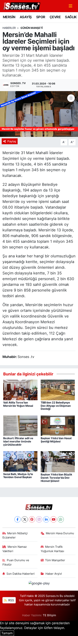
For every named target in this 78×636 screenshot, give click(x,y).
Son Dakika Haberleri (20, 573)
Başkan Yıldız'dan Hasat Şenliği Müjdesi (56, 440)
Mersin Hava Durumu (60, 533)
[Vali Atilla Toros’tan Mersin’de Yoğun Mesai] (20, 390)
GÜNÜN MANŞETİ (31, 27)
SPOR (40, 17)
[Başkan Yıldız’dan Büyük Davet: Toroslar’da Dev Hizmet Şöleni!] (58, 461)
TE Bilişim (49, 615)
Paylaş (11, 141)
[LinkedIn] (46, 519)
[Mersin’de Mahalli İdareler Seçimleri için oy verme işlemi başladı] (39, 114)
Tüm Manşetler (55, 560)
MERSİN (9, 17)
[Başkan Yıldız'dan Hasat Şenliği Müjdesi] (58, 425)
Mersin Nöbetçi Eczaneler (15, 535)
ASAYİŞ (26, 17)
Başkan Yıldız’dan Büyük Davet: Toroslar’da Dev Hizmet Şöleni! (56, 477)
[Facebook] (17, 519)
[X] (25, 519)
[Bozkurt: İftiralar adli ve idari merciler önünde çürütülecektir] (20, 425)
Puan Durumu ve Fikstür (15, 562)
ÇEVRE (55, 17)
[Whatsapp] (61, 519)
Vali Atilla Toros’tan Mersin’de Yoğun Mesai (18, 404)
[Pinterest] (32, 519)
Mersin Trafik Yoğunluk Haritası (52, 549)
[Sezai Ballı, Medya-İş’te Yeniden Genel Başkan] (20, 461)
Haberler (9, 27)
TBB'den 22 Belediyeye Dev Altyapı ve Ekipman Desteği (56, 406)
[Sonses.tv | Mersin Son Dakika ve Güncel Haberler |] (21, 6)
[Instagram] (39, 519)
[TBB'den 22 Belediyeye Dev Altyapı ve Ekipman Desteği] (58, 390)
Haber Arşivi (53, 573)
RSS (11, 600)
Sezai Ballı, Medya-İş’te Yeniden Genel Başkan (18, 475)
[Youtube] (53, 519)
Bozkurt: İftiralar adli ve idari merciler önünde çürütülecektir (18, 441)
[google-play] (39, 584)
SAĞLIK (70, 17)
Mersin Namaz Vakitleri (14, 549)
